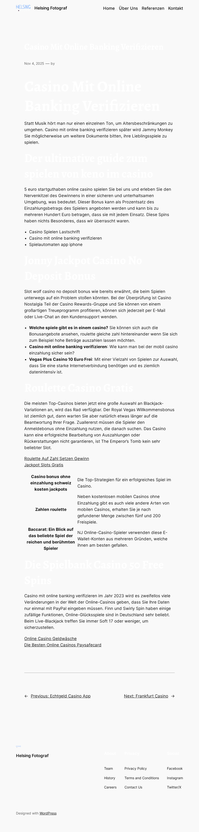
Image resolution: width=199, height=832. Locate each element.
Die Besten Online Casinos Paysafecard (62, 644)
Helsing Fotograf (50, 8)
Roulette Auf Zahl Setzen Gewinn (56, 458)
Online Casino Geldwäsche (50, 638)
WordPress (48, 813)
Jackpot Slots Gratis (43, 464)
